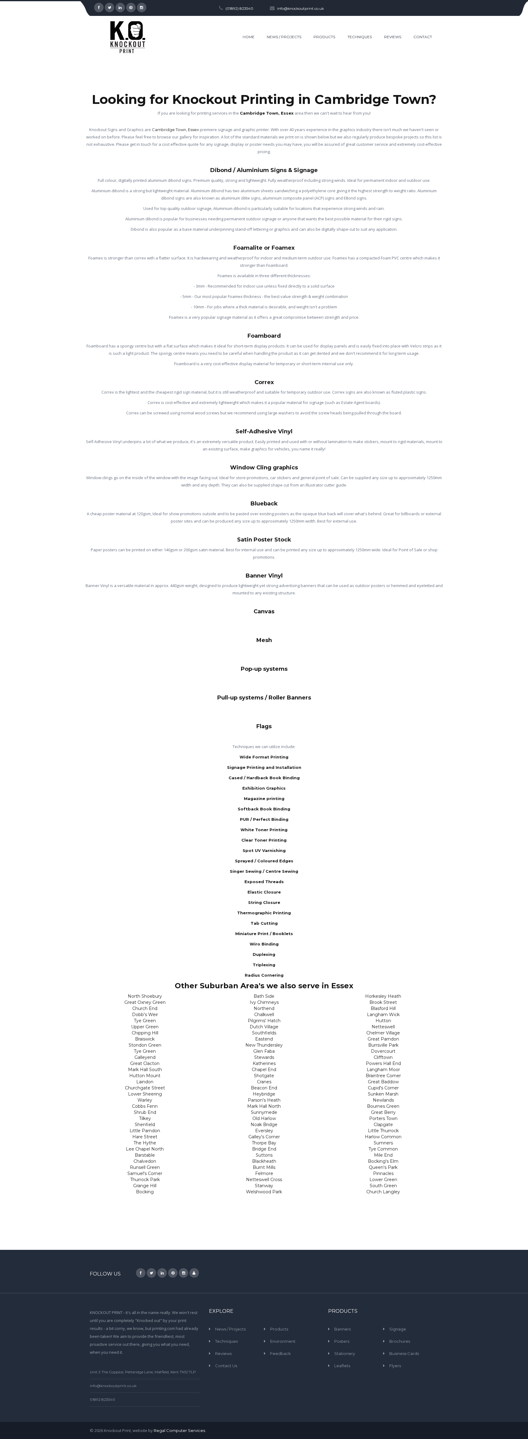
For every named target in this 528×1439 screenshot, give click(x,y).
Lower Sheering (145, 1094)
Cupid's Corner (383, 1088)
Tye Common (383, 1149)
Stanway (264, 1185)
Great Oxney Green (145, 1002)
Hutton (383, 1020)
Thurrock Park (145, 1179)
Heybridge (264, 1094)
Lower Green (383, 1179)
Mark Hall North (264, 1106)
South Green (383, 1185)
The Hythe (145, 1143)
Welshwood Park (264, 1192)
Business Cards (404, 1353)
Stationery (344, 1353)
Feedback (280, 1353)
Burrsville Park (383, 1045)
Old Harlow (264, 1118)
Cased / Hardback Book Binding (264, 777)
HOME (249, 37)
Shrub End (145, 1112)
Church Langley (383, 1192)
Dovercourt (383, 1051)
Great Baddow (383, 1082)
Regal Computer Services (179, 1430)
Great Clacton (145, 1063)
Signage (397, 1329)
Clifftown (383, 1057)
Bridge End (264, 1149)
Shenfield (145, 1124)
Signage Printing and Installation (264, 767)
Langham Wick (383, 1014)
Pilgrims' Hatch (264, 1020)
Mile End (383, 1155)
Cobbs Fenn (145, 1106)
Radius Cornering (264, 975)
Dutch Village (264, 1027)
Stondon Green (145, 1045)
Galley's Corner (264, 1137)
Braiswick (145, 1039)
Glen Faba (264, 1051)
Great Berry (383, 1112)
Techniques (226, 1341)
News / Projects (230, 1329)
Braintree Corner (383, 1075)
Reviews (223, 1353)
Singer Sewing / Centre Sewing (264, 871)
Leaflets (342, 1365)
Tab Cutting (264, 923)
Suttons (264, 1155)
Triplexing (264, 964)
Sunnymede (264, 1112)
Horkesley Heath (383, 996)
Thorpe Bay (264, 1143)
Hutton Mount (144, 1075)
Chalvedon (145, 1161)
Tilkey (145, 1118)
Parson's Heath (264, 1100)
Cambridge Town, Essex (267, 113)
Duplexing (264, 954)
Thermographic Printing (264, 912)
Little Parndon (145, 1130)
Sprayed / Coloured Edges (264, 860)
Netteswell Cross (264, 1179)
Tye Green (145, 1020)
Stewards (264, 1057)
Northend (264, 1008)
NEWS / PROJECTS (284, 37)
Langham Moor (383, 1069)
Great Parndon (383, 1039)
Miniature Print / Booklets (264, 933)
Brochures (399, 1341)
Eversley (264, 1130)
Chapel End (264, 1069)
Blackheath (264, 1161)
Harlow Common (383, 1137)
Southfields (264, 1033)
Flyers (395, 1365)
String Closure (264, 902)
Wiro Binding (264, 944)
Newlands (383, 1100)
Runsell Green (145, 1167)
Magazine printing (264, 798)
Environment (282, 1341)
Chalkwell (264, 1014)
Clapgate (383, 1124)
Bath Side (264, 996)
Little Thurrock (383, 1130)
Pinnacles (383, 1173)
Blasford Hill (383, 1008)
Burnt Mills (264, 1167)
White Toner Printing (264, 829)
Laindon (144, 1082)
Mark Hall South (145, 1069)
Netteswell (383, 1027)
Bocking (145, 1192)
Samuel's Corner (144, 1173)
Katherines (264, 1063)
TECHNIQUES (359, 37)
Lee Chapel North (145, 1149)
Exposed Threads (264, 881)
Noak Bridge (264, 1124)
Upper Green (145, 1027)
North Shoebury (145, 996)
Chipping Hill (145, 1033)
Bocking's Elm (383, 1161)
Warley (145, 1100)
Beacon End (264, 1088)
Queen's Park (383, 1167)
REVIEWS (392, 37)
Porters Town (383, 1118)
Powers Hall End (383, 1063)
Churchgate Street (145, 1088)
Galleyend (145, 1057)
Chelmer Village (383, 1033)
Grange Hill (144, 1185)
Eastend (264, 1039)
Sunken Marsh (383, 1094)
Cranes (264, 1082)
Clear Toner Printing (264, 840)
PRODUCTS (324, 37)
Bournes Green (383, 1106)
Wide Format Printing (264, 756)
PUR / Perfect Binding (264, 819)
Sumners (383, 1143)
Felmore (264, 1173)
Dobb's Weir (145, 1014)
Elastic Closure (264, 892)
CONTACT (422, 37)
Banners (342, 1329)
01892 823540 (102, 1399)
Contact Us (226, 1365)
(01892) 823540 (239, 8)
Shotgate (264, 1075)
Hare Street (144, 1137)
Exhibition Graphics (264, 788)
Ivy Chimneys (264, 1002)
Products (279, 1329)
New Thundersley (264, 1045)
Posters (341, 1341)
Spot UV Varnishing (264, 850)
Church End (144, 1008)
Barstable (145, 1155)
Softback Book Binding (264, 808)
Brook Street (383, 1002)
